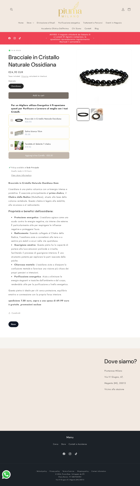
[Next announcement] (94, 38)
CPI (83, 474)
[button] (11, 9)
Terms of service (68, 471)
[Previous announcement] (46, 38)
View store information (21, 175)
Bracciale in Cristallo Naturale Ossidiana (43, 118)
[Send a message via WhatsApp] (6, 475)
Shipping (24, 76)
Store (63, 444)
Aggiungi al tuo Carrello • (39, 155)
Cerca (55, 444)
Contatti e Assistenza (78, 444)
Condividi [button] (16, 313)
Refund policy (42, 471)
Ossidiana (16, 86)
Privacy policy (55, 471)
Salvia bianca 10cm (33, 131)
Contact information (98, 471)
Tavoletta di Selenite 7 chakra (38, 144)
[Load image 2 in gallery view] (97, 114)
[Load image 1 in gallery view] (83, 114)
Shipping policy (83, 471)
